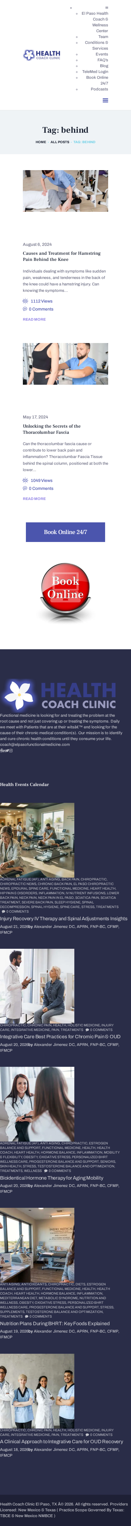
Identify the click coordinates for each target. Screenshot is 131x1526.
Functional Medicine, (70, 888)
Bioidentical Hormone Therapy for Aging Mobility (51, 1178)
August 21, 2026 (14, 927)
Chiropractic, (94, 879)
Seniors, (108, 1161)
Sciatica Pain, (88, 897)
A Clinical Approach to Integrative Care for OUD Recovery (61, 1441)
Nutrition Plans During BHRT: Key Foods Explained (54, 1323)
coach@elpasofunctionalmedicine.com (35, 744)
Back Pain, (71, 879)
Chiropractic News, (19, 884)
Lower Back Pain (45, 397)
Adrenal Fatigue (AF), (20, 879)
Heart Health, (103, 888)
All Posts (60, 142)
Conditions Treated (48, 233)
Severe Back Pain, (38, 902)
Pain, (56, 1030)
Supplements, (13, 1312)
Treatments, (12, 1171)
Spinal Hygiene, (45, 907)
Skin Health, (11, 1166)
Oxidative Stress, (55, 1157)
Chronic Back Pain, (55, 884)
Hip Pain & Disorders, (19, 893)
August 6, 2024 (37, 244)
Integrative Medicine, (31, 1030)
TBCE (5, 1516)
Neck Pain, (28, 897)
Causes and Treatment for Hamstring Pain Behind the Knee (62, 256)
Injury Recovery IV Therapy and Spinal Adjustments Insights (63, 918)
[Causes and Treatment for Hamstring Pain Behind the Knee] (58, 191)
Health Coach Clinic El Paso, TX (28, 1504)
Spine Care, (70, 907)
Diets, (81, 1284)
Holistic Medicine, (84, 1025)
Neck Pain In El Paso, (56, 897)
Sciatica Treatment (48, 405)
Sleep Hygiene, (68, 902)
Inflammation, (52, 893)
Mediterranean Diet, (19, 1298)
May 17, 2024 (35, 417)
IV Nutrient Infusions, (86, 893)
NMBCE (45, 1516)
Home (41, 142)
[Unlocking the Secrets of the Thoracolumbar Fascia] (58, 363)
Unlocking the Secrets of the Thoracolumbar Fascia (52, 429)
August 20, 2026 (14, 1045)
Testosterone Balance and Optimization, (76, 1166)
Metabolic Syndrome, (59, 1298)
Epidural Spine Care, (30, 888)
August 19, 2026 (14, 1331)
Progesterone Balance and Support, (64, 1161)
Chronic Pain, (40, 1025)
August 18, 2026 (14, 1450)
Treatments (107, 907)
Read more (34, 319)
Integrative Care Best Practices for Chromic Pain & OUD (60, 1036)
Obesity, (31, 1157)
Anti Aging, (51, 879)
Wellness (33, 1171)
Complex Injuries (46, 224)
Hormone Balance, (59, 1152)
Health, (60, 1025)
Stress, (88, 907)
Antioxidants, (34, 1284)
